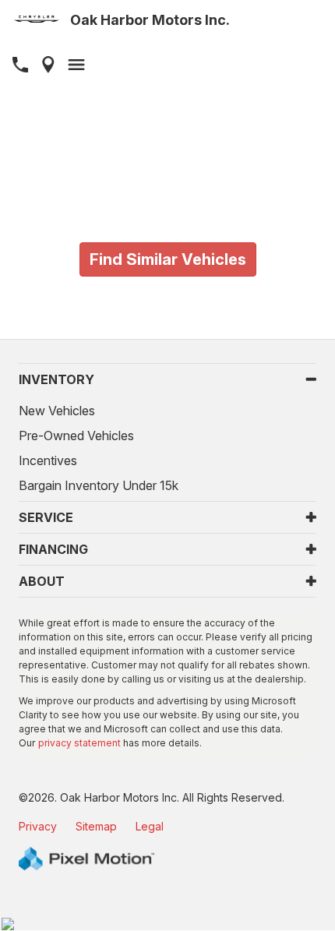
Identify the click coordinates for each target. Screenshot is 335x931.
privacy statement (79, 743)
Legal (150, 826)
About (42, 581)
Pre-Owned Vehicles (76, 435)
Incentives (48, 460)
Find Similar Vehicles (168, 259)
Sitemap (96, 826)
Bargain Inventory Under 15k (98, 485)
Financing (53, 549)
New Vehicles (57, 410)
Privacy (38, 826)
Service (46, 517)
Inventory (56, 379)
